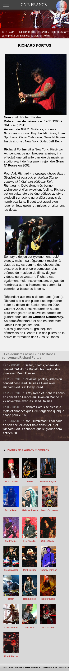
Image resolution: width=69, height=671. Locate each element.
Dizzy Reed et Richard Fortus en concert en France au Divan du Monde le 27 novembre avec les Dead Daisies (34, 397)
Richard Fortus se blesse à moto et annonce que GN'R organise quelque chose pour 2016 (33, 411)
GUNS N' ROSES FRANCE (28, 667)
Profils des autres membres (28, 450)
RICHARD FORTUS (34, 45)
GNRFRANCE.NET (50, 667)
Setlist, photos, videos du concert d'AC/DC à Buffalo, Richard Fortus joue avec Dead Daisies (31, 369)
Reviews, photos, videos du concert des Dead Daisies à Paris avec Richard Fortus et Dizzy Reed (32, 383)
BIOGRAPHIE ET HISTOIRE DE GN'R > (34, 33)
